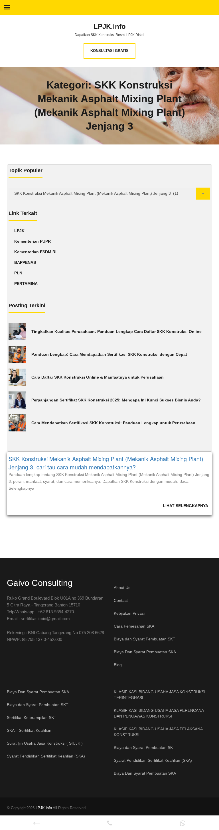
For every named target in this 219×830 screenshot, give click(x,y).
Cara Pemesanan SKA (134, 626)
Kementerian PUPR (32, 241)
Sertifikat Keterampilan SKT (31, 717)
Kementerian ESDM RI (35, 252)
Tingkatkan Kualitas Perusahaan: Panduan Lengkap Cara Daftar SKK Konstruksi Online (116, 331)
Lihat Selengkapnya (185, 505)
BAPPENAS (25, 262)
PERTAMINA (26, 283)
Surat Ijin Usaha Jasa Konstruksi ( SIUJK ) (45, 743)
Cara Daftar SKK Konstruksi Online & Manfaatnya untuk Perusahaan (97, 377)
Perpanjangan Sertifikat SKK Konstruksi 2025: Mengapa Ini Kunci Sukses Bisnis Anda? (116, 400)
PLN (18, 273)
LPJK (19, 230)
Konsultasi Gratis (109, 51)
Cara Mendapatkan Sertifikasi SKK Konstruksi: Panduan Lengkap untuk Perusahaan (113, 423)
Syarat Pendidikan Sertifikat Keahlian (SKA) (46, 756)
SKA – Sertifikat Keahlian (29, 730)
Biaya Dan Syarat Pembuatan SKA (145, 652)
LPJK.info (110, 26)
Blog (118, 664)
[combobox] (109, 194)
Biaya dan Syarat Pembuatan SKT (144, 639)
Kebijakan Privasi (129, 613)
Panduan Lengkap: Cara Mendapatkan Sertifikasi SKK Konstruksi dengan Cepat (109, 354)
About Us (122, 587)
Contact (121, 600)
